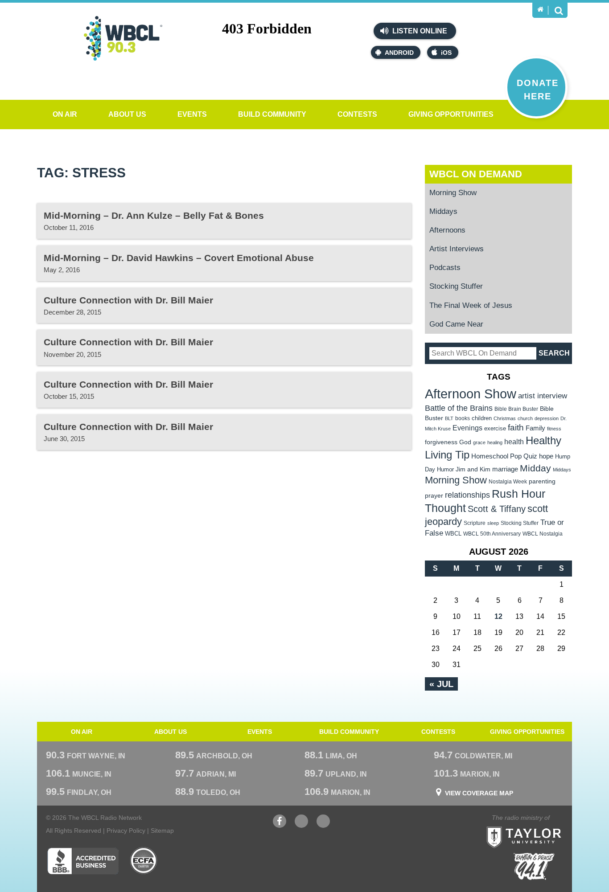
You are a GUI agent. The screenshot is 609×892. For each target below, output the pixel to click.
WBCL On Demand (475, 174)
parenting (542, 481)
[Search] (559, 10)
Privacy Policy (126, 830)
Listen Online (419, 31)
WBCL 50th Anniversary (492, 534)
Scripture (475, 523)
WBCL (453, 533)
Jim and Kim (473, 469)
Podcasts (445, 267)
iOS (446, 52)
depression (547, 418)
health (514, 442)
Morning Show (453, 192)
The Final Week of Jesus (470, 305)
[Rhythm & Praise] (534, 866)
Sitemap (162, 830)
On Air (65, 114)
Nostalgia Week (508, 482)
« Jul (441, 684)
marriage (505, 469)
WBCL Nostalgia (543, 534)
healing (494, 442)
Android (399, 52)
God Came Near (456, 324)
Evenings (467, 428)
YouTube (301, 825)
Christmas (505, 418)
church (525, 418)
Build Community (272, 114)
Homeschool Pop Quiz (504, 456)
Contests (357, 114)
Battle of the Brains (459, 408)
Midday (535, 468)
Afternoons (447, 230)
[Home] (540, 9)
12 (498, 616)
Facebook (279, 825)
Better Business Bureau (82, 861)
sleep (493, 523)
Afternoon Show (470, 393)
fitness (554, 428)
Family (535, 428)
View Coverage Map (479, 793)
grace (479, 442)
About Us (127, 114)
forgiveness (441, 442)
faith (516, 427)
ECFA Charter (144, 861)
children (482, 418)
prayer (434, 495)
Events (192, 114)
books (462, 418)
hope (546, 456)
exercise (495, 428)
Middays (443, 211)
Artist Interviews (456, 249)
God (465, 442)
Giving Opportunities (451, 114)
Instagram (323, 825)
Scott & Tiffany (497, 509)
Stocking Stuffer (456, 286)
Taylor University (540, 826)
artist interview (542, 396)
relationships (467, 494)
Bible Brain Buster (516, 409)
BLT (449, 418)
